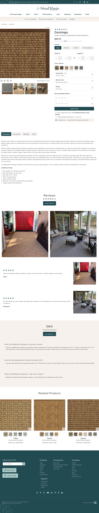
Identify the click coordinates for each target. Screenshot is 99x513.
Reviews (74, 470)
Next (49, 90)
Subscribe (23, 463)
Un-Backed (12, 181)
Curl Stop (56, 468)
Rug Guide (44, 485)
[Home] (48, 9)
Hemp (42, 466)
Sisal (41, 463)
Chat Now (78, 117)
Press (73, 466)
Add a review (49, 203)
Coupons (74, 474)
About (74, 463)
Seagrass (43, 464)
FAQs (42, 487)
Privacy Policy (76, 476)
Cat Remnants (57, 466)
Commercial (44, 474)
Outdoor (42, 472)
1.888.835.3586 (80, 2)
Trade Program (77, 464)
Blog (73, 472)
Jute (41, 470)
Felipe (16, 438)
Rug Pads (56, 463)
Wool (41, 468)
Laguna (83, 438)
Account (43, 483)
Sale (73, 468)
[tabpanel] (25, 234)
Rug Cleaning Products (60, 464)
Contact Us (44, 481)
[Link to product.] (15, 415)
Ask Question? (49, 334)
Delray (49, 438)
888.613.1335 (77, 2)
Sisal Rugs (4, 24)
